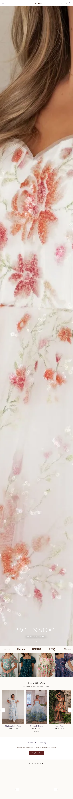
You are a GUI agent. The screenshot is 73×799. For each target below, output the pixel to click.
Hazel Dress (59, 726)
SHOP (36, 641)
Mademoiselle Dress (13, 726)
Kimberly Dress (36, 726)
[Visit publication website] (21, 649)
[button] (3, 3)
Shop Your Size (36, 753)
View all (36, 731)
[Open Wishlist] (66, 3)
